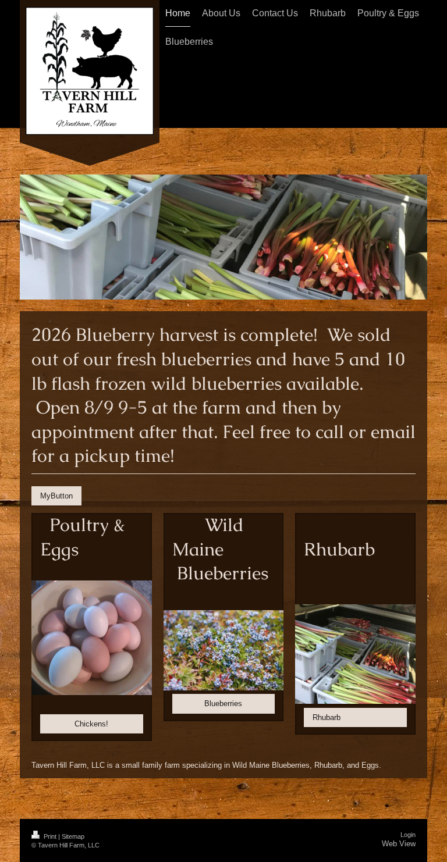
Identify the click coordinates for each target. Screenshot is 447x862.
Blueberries (223, 703)
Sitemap (73, 836)
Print (50, 836)
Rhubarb (326, 717)
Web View (399, 843)
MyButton (56, 495)
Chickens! (91, 723)
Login (408, 834)
